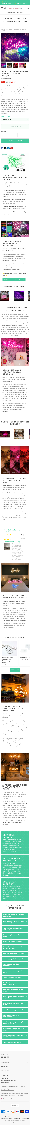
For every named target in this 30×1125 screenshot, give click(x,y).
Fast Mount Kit (25, 657)
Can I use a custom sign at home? (12, 971)
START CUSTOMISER (15, 140)
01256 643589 (5, 1082)
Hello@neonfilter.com (7, 1090)
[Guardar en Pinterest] (11, 148)
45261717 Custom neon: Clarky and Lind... (7, 552)
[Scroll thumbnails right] (27, 65)
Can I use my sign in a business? (11, 964)
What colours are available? (13, 942)
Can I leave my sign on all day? (14, 1010)
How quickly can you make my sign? (14, 1029)
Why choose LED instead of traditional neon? (13, 1036)
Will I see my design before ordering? (13, 929)
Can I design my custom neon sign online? (13, 922)
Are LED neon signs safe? (12, 978)
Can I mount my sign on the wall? (13, 990)
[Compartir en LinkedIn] (8, 148)
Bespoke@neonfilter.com (8, 1080)
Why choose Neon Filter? (12, 1042)
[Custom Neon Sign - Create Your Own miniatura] (3, 65)
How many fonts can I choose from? (13, 935)
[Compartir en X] (5, 148)
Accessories (25, 1118)
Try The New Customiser (14, 279)
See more (15, 670)
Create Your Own (18, 1116)
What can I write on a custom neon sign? (13, 915)
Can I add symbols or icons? (13, 959)
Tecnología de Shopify (15, 1122)
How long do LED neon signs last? (13, 1003)
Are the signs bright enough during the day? (13, 1022)
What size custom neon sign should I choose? (13, 947)
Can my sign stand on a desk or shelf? (13, 997)
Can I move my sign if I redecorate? (11, 1016)
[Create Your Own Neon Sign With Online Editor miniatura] (15, 65)
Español (14, 1105)
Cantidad (3, 131)
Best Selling (8, 1116)
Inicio (2, 27)
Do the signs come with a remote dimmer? (12, 983)
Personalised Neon (6, 1118)
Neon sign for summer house (14, 542)
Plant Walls (17, 1118)
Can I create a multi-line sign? (13, 953)
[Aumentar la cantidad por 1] (15, 135)
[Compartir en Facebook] (2, 148)
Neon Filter (7, 78)
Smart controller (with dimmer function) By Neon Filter (8, 660)
